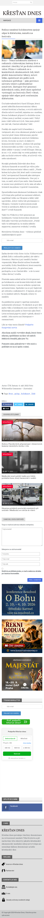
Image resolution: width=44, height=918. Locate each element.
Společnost (7, 422)
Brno (11, 393)
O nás (5, 823)
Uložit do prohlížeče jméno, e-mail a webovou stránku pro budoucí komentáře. (21, 572)
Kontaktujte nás (11, 887)
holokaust (25, 393)
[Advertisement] (22, 367)
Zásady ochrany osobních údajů (18, 900)
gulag (17, 393)
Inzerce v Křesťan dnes (14, 864)
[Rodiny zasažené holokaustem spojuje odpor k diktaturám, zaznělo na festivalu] (22, 49)
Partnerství (10, 871)
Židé (33, 393)
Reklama (6, 857)
